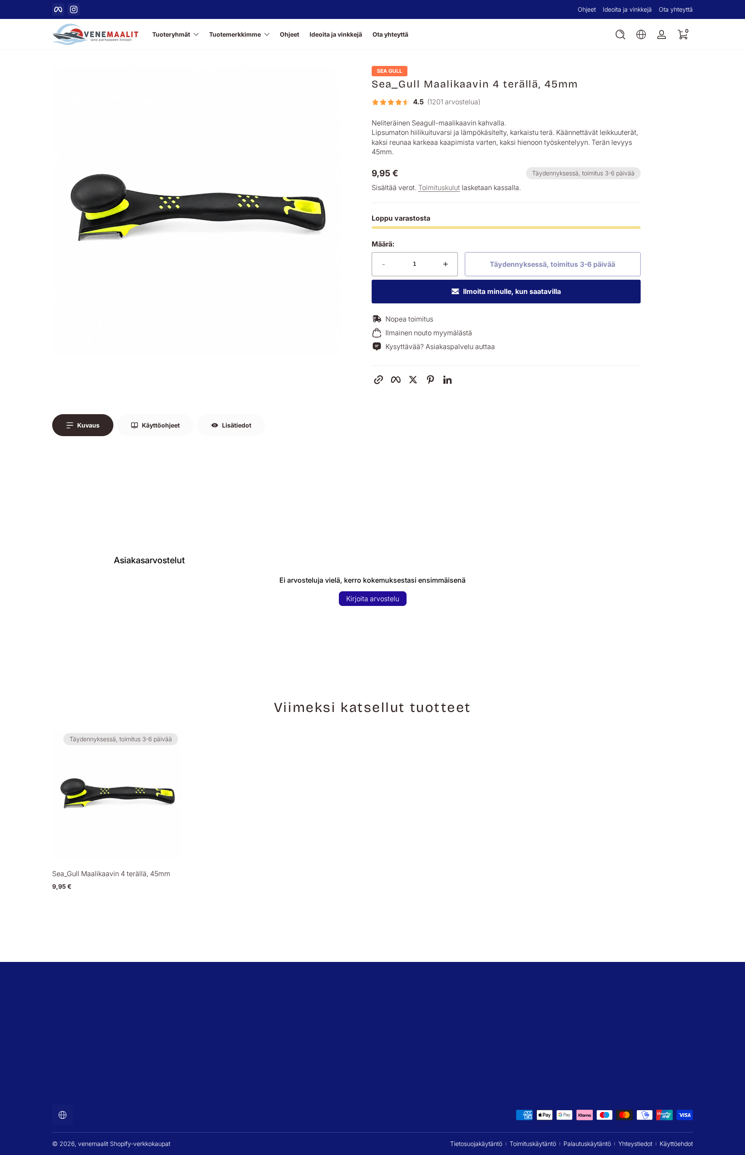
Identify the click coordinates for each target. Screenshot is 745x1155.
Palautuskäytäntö (587, 1143)
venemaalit (93, 1143)
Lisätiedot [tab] (236, 425)
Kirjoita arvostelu (372, 598)
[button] (620, 34)
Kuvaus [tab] (88, 425)
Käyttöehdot (676, 1143)
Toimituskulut (439, 187)
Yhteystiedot (635, 1143)
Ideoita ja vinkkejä (627, 9)
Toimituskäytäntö (533, 1143)
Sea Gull (389, 71)
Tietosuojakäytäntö (476, 1143)
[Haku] (620, 34)
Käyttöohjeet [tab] (161, 425)
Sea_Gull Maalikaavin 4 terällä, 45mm (111, 873)
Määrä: (383, 244)
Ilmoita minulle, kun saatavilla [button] (512, 291)
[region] (372, 9)
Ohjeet (587, 9)
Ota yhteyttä (676, 9)
